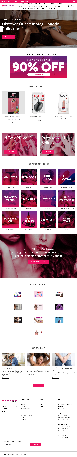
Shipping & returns (63, 413)
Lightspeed (24, 454)
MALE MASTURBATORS (67, 208)
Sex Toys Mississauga (63, 430)
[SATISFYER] (59, 319)
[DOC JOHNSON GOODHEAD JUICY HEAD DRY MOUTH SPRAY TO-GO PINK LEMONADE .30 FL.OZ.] (13, 102)
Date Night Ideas (8, 368)
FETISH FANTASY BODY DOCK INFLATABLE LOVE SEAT (39, 117)
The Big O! (31, 368)
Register (42, 402)
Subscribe (35, 444)
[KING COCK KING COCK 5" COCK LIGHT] (63, 102)
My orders (42, 404)
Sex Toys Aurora (62, 424)
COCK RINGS (38, 4)
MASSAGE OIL (10, 229)
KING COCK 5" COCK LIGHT (63, 116)
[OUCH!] (17, 319)
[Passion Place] (8, 6)
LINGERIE (29, 208)
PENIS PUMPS (29, 229)
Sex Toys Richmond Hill (64, 426)
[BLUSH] (17, 294)
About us (60, 402)
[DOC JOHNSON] (59, 294)
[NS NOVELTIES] (59, 307)
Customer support (63, 415)
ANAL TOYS (10, 187)
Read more (5, 378)
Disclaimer (60, 406)
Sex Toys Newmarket (63, 419)
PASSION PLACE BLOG (29, 8)
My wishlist (42, 406)
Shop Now (8, 37)
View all (38, 386)
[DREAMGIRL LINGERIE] (17, 307)
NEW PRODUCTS (52, 8)
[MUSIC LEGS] (38, 307)
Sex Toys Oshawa (62, 435)
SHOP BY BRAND (41, 8)
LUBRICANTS (48, 208)
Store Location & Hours (38, 261)
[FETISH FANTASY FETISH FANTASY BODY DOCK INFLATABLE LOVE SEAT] (38, 102)
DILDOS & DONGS (66, 187)
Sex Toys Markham (63, 428)
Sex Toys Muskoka (63, 437)
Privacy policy (61, 408)
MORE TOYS (66, 229)
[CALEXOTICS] (38, 294)
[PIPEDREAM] (38, 319)
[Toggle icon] (68, 6)
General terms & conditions (65, 404)
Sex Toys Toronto (62, 433)
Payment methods (63, 411)
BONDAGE (29, 187)
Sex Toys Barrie (62, 422)
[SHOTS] (38, 332)
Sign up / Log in (72, 1)
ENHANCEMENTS (10, 208)
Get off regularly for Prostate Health (63, 369)
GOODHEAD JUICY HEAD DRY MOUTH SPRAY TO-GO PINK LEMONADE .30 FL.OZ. (13, 117)
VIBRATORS (48, 229)
